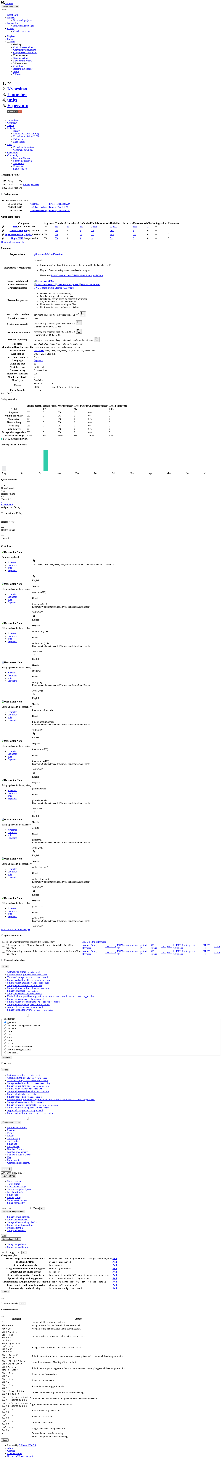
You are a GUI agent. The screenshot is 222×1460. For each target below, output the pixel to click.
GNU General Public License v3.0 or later (54, 287)
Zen (68, 204)
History (16, 131)
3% (56, 226)
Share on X (18, 163)
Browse (26, 184)
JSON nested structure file (19, 1046)
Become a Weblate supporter (21, 1456)
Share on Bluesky (21, 158)
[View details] (34, 562)
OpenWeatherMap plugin (18, 234)
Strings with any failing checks (22, 1222)
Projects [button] (11, 17)
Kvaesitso (17, 88)
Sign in (10, 39)
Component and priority (18, 1162)
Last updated (13, 1146)
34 (92, 230)
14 (81, 234)
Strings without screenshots (20, 1225)
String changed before (17, 1247)
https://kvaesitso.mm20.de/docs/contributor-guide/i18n (77, 275)
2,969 (94, 226)
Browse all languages (23, 25)
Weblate (9, 3)
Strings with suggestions (18, 1217)
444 (112, 234)
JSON (113, 946)
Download (39, 350)
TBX (163, 946)
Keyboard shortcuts (22, 60)
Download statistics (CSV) (26, 133)
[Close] (2, 1298)
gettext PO (12, 1022)
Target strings (13, 1184)
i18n (15, 226)
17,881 (113, 226)
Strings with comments (18, 1219)
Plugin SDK (17, 238)
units (12, 100)
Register (11, 36)
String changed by (16, 1203)
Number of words (15, 1149)
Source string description (19, 1189)
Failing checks (20, 139)
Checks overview (21, 31)
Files (9, 144)
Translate (35, 184)
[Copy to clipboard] (83, 313)
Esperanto (17, 105)
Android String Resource (94, 942)
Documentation (20, 58)
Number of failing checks (19, 1154)
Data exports (19, 141)
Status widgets (20, 169)
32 (68, 226)
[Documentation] (2, 194)
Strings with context (16, 1230)
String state (12, 1194)
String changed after (16, 1244)
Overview (12, 122)
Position (11, 1130)
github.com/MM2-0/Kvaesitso (48, 254)
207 (112, 230)
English (35, 580)
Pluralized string (15, 1227)
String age (12, 1144)
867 (135, 226)
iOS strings (154, 946)
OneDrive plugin (18, 230)
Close (22, 1303)
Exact (36, 1208)
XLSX (217, 946)
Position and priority (17, 1127)
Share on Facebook (22, 160)
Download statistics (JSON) (26, 136)
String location (14, 1160)
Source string (13, 1138)
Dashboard (12, 15)
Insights (11, 128)
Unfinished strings (38, 207)
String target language (17, 1200)
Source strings (14, 1181)
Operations (12, 152)
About (16, 71)
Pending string (14, 1197)
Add (42, 1208)
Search (10, 125)
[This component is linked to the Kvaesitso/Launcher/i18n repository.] (77, 314)
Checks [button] (10, 28)
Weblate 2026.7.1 (27, 1445)
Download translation (23, 147)
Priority (10, 1133)
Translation (12, 120)
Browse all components (12, 242)
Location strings (15, 1192)
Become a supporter (22, 69)
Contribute (18, 66)
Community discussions (24, 50)
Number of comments (17, 1152)
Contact (11, 1450)
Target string (13, 1141)
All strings (34, 204)
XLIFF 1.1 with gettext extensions (23, 1025)
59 (111, 238)
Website (17, 74)
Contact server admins (23, 47)
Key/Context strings (16, 1186)
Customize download (23, 150)
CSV (107, 946)
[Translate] (3, 227)
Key (9, 1157)
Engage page (19, 166)
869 (81, 226)
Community (13, 155)
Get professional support (25, 52)
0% (56, 230)
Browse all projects (22, 20)
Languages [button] (12, 23)
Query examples (9, 1255)
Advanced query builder (12, 1173)
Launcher (17, 94)
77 (92, 234)
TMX (169, 946)
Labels (10, 1135)
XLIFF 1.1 (12, 1028)
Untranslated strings (39, 210)
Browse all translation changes (15, 929)
